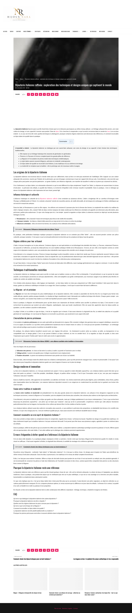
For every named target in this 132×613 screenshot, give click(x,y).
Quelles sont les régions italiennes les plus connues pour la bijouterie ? (36, 503)
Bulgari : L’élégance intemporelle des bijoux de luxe (27, 593)
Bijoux (11, 31)
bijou (57, 131)
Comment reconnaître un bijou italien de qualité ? (29, 508)
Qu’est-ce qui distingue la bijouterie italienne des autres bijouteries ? (35, 498)
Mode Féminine (27, 31)
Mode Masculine (65, 31)
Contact (110, 31)
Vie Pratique (93, 31)
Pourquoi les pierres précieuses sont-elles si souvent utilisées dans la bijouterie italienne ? (42, 513)
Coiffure (18, 31)
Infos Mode (102, 31)
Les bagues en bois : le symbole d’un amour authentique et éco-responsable (96, 559)
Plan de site (57, 608)
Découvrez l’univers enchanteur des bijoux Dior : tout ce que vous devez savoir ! (101, 594)
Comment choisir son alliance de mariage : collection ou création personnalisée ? (64, 594)
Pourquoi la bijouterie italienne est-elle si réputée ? (29, 501)
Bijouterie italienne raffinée (48, 198)
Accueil (5, 31)
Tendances (75, 31)
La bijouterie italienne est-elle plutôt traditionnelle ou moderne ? (33, 511)
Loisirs (84, 31)
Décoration (46, 31)
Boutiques (37, 31)
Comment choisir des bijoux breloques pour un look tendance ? (32, 559)
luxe (108, 131)
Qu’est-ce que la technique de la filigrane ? (27, 506)
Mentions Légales (67, 608)
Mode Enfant (55, 31)
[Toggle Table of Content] (70, 141)
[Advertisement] (96, 14)
